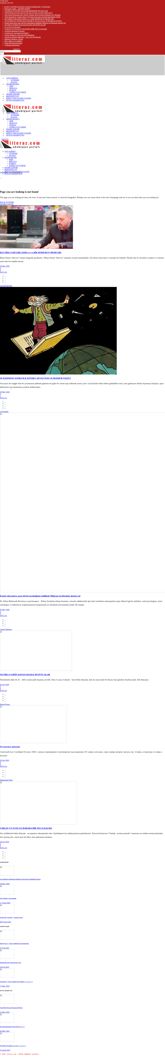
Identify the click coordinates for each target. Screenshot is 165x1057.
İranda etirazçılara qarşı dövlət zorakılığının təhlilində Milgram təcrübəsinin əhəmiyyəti (35, 23)
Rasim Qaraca (5, 704)
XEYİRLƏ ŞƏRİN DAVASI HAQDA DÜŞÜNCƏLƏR (25, 25)
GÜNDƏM (4, 412)
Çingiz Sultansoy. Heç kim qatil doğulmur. (19, 35)
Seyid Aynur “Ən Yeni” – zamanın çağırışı (11, 917)
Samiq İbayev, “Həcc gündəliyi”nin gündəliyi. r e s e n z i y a (16, 981)
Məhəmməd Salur (6, 780)
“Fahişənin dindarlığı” (12, 45)
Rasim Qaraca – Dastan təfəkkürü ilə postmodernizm (14, 943)
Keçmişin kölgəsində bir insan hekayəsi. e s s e (12, 1026)
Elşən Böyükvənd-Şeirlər (13, 43)
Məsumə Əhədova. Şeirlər (13, 39)
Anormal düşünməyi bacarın (14, 31)
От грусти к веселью (12, 27)
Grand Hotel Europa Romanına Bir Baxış (11, 1007)
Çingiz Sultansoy (6, 629)
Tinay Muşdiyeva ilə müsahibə (8, 898)
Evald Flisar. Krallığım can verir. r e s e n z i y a (13, 1045)
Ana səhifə (4, 172)
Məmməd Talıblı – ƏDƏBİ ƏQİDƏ (17, 9)
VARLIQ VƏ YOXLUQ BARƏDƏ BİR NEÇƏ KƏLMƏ (25, 29)
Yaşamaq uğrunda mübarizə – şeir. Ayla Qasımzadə (22, 37)
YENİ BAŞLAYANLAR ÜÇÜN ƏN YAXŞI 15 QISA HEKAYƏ (28, 13)
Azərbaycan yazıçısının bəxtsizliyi (16, 33)
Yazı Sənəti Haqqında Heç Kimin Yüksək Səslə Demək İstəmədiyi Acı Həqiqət (32, 15)
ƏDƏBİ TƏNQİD (6, 204)
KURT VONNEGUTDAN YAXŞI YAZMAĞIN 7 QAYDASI (27, 7)
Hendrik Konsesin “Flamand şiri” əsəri (10, 962)
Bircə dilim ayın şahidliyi (13, 41)
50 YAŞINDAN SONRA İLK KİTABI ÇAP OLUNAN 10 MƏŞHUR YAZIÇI (33, 21)
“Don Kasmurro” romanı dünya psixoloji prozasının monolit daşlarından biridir (32, 17)
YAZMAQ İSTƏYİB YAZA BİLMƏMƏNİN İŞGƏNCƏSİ (26, 11)
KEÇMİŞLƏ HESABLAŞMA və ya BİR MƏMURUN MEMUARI (29, 19)
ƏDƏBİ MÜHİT (6, 286)
